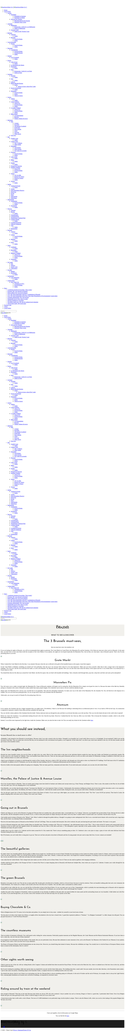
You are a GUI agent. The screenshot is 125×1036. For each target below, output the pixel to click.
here (92, 720)
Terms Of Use (27, 1030)
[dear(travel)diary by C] (7, 7)
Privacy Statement (18, 1030)
